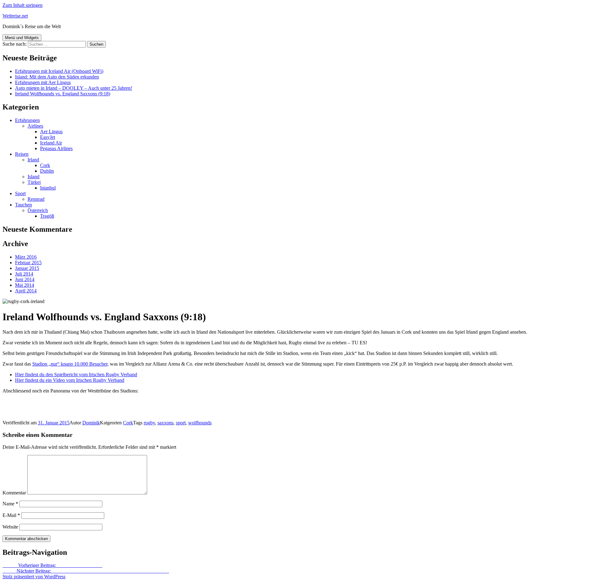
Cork (45, 165)
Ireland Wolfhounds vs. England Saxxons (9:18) (62, 93)
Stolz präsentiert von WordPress (34, 576)
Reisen (21, 154)
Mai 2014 (24, 285)
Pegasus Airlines (56, 148)
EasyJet (47, 137)
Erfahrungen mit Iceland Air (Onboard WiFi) (59, 71)
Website (10, 526)
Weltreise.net (15, 15)
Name (10, 503)
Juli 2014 (24, 273)
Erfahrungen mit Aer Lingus (43, 82)
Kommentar (14, 492)
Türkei (34, 182)
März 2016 (26, 257)
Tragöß (47, 216)
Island (33, 176)
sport (181, 422)
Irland (33, 159)
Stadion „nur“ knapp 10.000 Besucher (69, 364)
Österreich (38, 210)
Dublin (47, 171)
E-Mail (11, 515)
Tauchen (23, 204)
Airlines (35, 126)
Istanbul (48, 187)
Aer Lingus (51, 131)
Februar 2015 (28, 262)
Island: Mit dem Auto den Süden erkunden (57, 76)
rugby (149, 422)
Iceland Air (51, 142)
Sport (20, 193)
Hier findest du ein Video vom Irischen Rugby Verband (69, 380)
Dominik (91, 422)
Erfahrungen (27, 120)
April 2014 (26, 290)
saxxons (165, 422)
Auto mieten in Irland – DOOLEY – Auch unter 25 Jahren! (73, 88)
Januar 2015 (27, 268)
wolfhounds (200, 422)
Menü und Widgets (22, 37)
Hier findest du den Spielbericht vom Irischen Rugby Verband (76, 374)
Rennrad (36, 199)
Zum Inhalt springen (23, 5)
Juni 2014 (24, 279)
